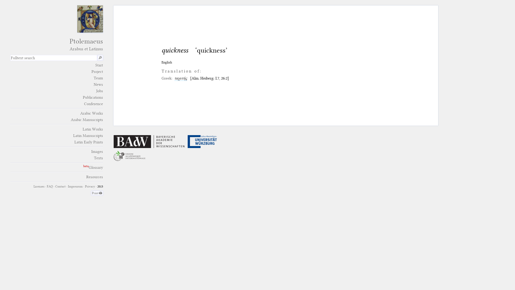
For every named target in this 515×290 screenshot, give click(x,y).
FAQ (50, 186)
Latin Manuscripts (88, 135)
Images (97, 151)
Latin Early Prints (88, 142)
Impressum (75, 186)
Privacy (90, 186)
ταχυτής (180, 78)
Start (99, 65)
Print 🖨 (97, 193)
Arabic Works (91, 113)
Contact (60, 186)
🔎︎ (100, 58)
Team (98, 78)
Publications (93, 97)
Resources (94, 177)
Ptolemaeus (86, 44)
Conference (93, 104)
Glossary (96, 167)
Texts (98, 158)
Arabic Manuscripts (87, 119)
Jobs (99, 91)
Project (97, 71)
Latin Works (93, 129)
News (98, 84)
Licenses (39, 186)
